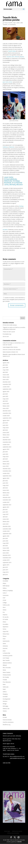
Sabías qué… (6, 687)
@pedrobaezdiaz (7, 740)
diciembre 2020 (6, 526)
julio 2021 (5, 509)
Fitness (4, 636)
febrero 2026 (6, 377)
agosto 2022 (6, 478)
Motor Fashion (6, 672)
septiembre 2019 (7, 562)
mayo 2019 (5, 572)
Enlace (4, 622)
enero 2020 (6, 553)
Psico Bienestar (7, 682)
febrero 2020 (6, 550)
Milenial (5, 665)
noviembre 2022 (7, 471)
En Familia (5, 619)
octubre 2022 (6, 473)
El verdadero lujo (7, 334)
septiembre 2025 (7, 389)
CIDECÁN (19, 841)
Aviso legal (7, 831)
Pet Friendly (6, 677)
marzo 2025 (6, 403)
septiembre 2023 (7, 447)
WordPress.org (6, 724)
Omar (4, 349)
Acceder (5, 717)
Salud (4, 689)
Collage (5, 602)
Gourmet (5, 648)
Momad (17, 56)
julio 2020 (5, 538)
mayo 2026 (5, 370)
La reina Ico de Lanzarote (14, 349)
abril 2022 (5, 488)
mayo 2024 (5, 427)
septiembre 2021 (7, 504)
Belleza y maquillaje (8, 590)
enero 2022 (6, 495)
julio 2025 (5, 394)
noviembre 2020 (7, 529)
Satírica (4, 691)
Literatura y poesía (7, 655)
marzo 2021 (6, 519)
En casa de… (6, 617)
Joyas (4, 651)
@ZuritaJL (18, 736)
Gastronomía (6, 641)
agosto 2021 (6, 507)
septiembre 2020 (7, 533)
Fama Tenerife (8, 22)
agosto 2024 (6, 420)
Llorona (16, 347)
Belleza (4, 588)
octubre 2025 (6, 386)
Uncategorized (6, 699)
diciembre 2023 (6, 439)
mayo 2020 (5, 543)
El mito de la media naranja (10, 325)
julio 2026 (5, 365)
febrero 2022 (6, 492)
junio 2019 (5, 569)
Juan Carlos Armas (7, 82)
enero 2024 (6, 437)
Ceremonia (5, 595)
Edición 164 (15, 352)
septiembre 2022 (7, 476)
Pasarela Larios (10, 56)
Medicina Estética (7, 663)
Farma (4, 629)
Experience (5, 626)
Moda (4, 670)
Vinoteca (5, 701)
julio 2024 (5, 423)
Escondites (5, 624)
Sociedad (5, 696)
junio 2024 (5, 425)
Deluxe (4, 610)
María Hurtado (6, 352)
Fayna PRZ (5, 631)
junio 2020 (5, 541)
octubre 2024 (6, 415)
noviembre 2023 (7, 442)
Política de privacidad (13, 833)
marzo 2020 (6, 548)
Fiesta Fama (6, 634)
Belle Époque (6, 585)
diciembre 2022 (6, 468)
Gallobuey (5, 147)
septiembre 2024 (7, 418)
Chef (4, 598)
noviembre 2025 (7, 384)
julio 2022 (5, 480)
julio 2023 (5, 451)
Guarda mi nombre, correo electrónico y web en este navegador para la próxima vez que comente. (14, 299)
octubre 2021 (6, 502)
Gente (4, 643)
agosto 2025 (6, 391)
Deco (4, 607)
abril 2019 (5, 574)
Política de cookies (17, 831)
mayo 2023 (5, 456)
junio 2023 (5, 454)
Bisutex (22, 56)
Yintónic (5, 711)
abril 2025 (5, 401)
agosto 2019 (6, 565)
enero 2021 (6, 524)
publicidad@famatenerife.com (17, 758)
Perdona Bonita (7, 675)
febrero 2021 (6, 521)
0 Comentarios (12, 24)
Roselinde (5, 229)
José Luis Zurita (11, 736)
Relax (4, 684)
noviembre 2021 (7, 500)
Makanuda (11, 147)
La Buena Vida (6, 653)
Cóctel (4, 600)
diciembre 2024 (6, 410)
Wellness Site (6, 708)
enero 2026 (6, 379)
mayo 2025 (5, 399)
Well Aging (5, 706)
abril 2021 (5, 517)
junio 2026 (5, 367)
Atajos (4, 583)
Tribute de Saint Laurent (9, 331)
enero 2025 (6, 408)
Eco (4, 612)
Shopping (5, 694)
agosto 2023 (6, 449)
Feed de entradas (7, 719)
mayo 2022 (5, 485)
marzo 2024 (6, 432)
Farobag (21, 206)
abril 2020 (5, 545)
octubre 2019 (6, 560)
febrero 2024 (6, 435)
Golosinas (5, 646)
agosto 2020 (6, 536)
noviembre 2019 (7, 557)
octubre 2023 (6, 444)
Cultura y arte (6, 605)
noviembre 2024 (7, 413)
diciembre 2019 (6, 555)
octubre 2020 (6, 531)
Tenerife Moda (12, 51)
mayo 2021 (5, 514)
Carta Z (5, 593)
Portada (5, 679)
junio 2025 (5, 396)
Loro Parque (6, 658)
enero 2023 (6, 466)
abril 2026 (5, 372)
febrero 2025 (6, 406)
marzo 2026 (6, 374)
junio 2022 (5, 483)
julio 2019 (5, 567)
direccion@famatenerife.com (17, 756)
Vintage (5, 703)
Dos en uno (6, 336)
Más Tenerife (6, 660)
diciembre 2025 (6, 382)
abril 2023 (5, 459)
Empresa (5, 614)
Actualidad (5, 581)
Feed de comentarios (8, 722)
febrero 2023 (6, 463)
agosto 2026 (6, 362)
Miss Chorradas (7, 667)
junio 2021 (5, 512)
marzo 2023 (6, 461)
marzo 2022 (6, 490)
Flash (4, 638)
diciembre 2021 (6, 497)
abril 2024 (5, 430)
